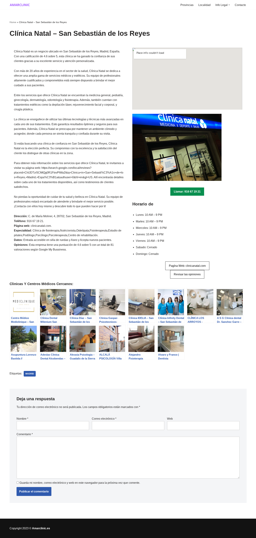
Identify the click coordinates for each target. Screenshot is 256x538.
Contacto (240, 4)
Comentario (25, 434)
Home (13, 22)
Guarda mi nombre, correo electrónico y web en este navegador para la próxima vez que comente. (80, 482)
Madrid (29, 374)
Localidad (204, 4)
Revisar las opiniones (187, 274)
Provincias (186, 4)
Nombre (22, 418)
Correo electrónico (104, 418)
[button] (229, 5)
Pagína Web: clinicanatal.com (187, 265)
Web (170, 418)
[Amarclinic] (20, 5)
